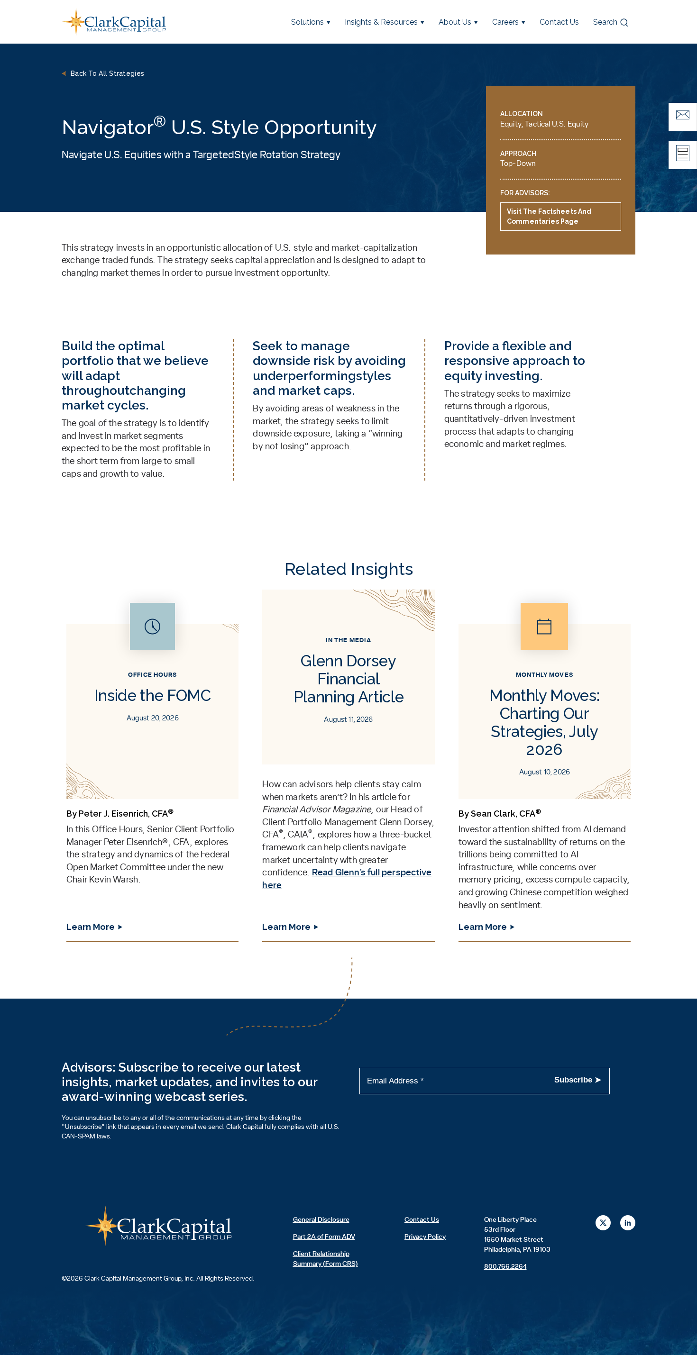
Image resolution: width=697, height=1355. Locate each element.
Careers (505, 22)
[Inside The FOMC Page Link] (152, 772)
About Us (455, 22)
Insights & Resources (381, 22)
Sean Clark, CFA (506, 813)
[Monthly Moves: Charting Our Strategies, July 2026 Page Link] (545, 772)
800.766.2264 (505, 1267)
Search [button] (605, 22)
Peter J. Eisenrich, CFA (126, 813)
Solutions (307, 22)
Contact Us (559, 22)
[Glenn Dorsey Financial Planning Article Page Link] (348, 772)
